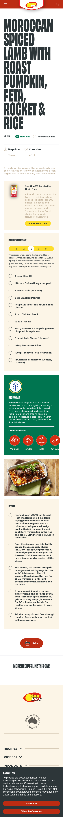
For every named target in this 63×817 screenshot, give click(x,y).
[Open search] (57, 4)
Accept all (31, 803)
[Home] (31, 4)
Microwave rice (46, 136)
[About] (32, 721)
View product (38, 223)
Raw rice (25, 136)
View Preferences (31, 811)
